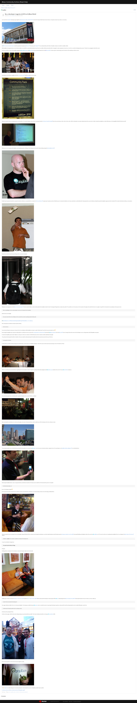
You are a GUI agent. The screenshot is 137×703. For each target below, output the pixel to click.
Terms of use (70, 701)
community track (21, 75)
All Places (2, 7)
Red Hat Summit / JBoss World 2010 (26, 19)
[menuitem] (3, 5)
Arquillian (6, 7)
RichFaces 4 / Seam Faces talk (18, 598)
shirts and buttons (39, 201)
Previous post (134, 9)
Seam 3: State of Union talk (31, 598)
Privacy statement (65, 701)
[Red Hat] (42, 701)
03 (14, 7)
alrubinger (25, 50)
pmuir (57, 598)
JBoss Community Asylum (18, 306)
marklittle (95, 534)
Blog (9, 7)
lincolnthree (66, 369)
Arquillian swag (21, 690)
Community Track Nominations (9, 45)
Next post (135, 9)
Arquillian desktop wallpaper (66, 448)
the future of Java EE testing (47, 121)
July (13, 7)
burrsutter (36, 605)
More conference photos (14, 690)
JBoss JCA (60, 332)
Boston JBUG (48, 50)
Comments (3, 696)
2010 (11, 7)
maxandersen (51, 614)
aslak (22, 50)
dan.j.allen (9, 15)
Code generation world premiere (38, 332)
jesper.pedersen (53, 332)
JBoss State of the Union (129, 534)
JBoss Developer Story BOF (69, 598)
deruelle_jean (50, 369)
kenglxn (34, 448)
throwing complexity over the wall (67, 534)
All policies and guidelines (77, 701)
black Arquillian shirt (50, 148)
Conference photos (5, 690)
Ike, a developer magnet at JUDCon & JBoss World (20, 14)
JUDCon (27, 45)
